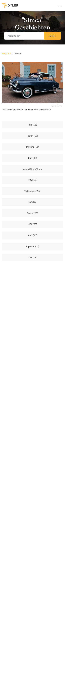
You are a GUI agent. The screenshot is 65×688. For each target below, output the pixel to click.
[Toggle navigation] (59, 5)
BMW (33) (32, 180)
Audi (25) (32, 235)
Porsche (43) (32, 146)
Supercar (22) (32, 246)
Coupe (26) (32, 213)
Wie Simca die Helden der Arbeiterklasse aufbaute (26, 109)
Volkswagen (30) (32, 191)
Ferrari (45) (32, 135)
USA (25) (32, 224)
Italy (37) (32, 157)
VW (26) (33, 202)
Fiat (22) (32, 257)
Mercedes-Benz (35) (33, 168)
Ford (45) (32, 124)
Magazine (6, 53)
